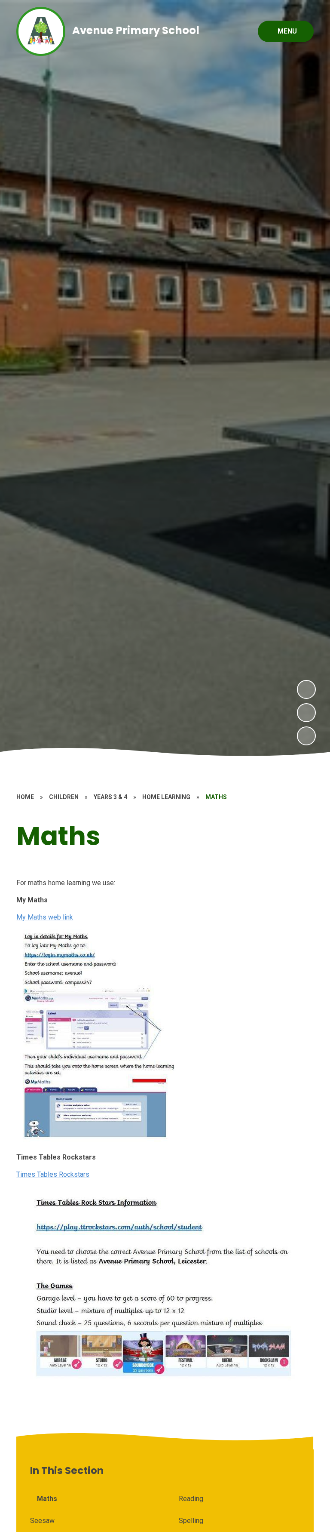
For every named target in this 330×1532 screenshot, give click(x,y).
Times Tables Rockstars (52, 1174)
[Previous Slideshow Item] (306, 712)
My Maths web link (44, 917)
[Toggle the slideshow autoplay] (306, 735)
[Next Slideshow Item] (306, 689)
